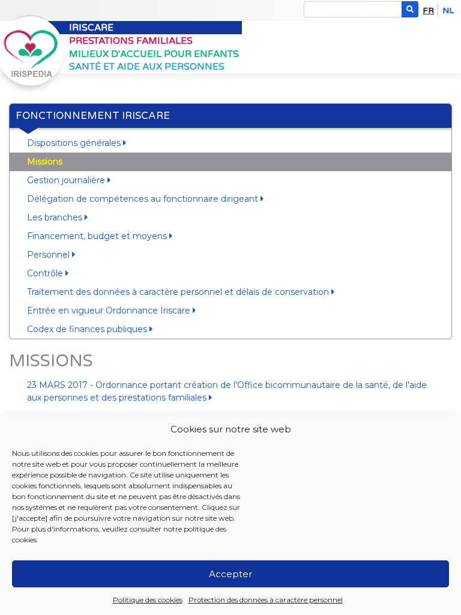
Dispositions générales (75, 143)
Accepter (230, 574)
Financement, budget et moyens (98, 236)
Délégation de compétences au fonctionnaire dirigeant (144, 198)
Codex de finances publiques (88, 329)
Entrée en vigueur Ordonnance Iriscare (110, 310)
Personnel (49, 254)
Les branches (56, 217)
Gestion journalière (67, 180)
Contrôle (46, 273)
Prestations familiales (131, 40)
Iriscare (91, 27)
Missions (44, 161)
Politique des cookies (147, 599)
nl (448, 10)
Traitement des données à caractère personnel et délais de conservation (179, 291)
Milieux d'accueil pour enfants (154, 54)
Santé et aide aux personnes (146, 66)
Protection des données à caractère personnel (265, 599)
